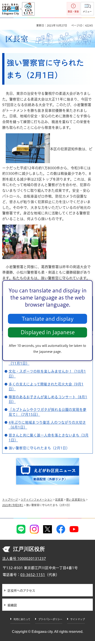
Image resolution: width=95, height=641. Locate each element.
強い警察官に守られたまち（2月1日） (39, 448)
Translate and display (48, 318)
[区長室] (47, 39)
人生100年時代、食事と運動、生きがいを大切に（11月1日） (47, 361)
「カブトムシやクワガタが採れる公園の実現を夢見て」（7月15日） (47, 412)
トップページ (10, 499)
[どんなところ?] (27, 9)
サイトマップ (77, 619)
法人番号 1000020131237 (24, 558)
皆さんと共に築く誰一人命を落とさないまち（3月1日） (49, 437)
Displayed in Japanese (48, 332)
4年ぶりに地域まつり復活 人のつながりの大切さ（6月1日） (47, 425)
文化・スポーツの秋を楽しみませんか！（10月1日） (47, 374)
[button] (87, 8)
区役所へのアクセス (21, 590)
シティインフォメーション (36, 499)
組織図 (12, 605)
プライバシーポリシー (50, 619)
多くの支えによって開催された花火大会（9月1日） (46, 386)
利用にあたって (21, 619)
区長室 (59, 499)
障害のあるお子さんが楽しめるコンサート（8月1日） (48, 399)
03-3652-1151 (32, 574)
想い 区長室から (75, 499)
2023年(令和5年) (12, 505)
